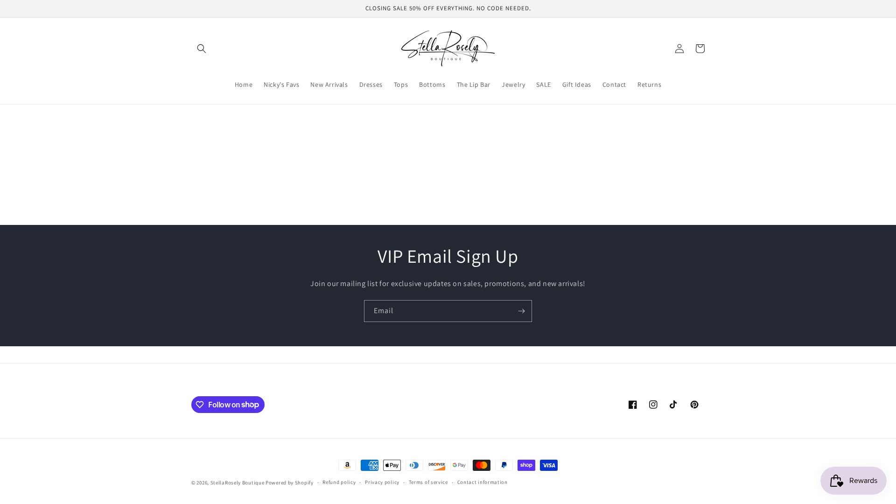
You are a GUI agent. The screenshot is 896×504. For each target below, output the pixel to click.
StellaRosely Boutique (238, 482)
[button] (201, 48)
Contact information (482, 482)
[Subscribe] (521, 311)
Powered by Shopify (290, 482)
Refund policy (339, 482)
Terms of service (428, 482)
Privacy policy (382, 482)
